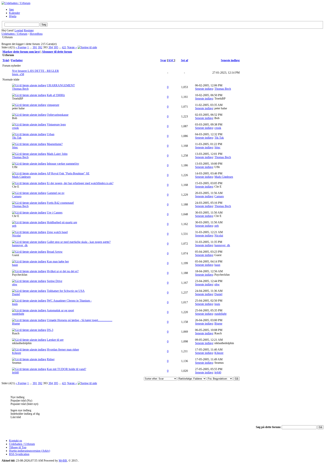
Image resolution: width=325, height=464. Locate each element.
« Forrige (21, 47)
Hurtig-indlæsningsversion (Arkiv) (29, 450)
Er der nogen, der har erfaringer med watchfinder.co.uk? (80, 183)
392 (40, 47)
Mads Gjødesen (21, 176)
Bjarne (16, 323)
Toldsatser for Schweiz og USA (66, 290)
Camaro (16, 196)
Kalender (14, 12)
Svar (163, 60)
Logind (18, 30)
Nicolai (16, 235)
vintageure (53, 104)
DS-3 (50, 330)
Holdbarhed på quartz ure (62, 222)
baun (15, 264)
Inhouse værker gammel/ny (63, 163)
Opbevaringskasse (57, 114)
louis (15, 304)
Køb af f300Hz (56, 95)
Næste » (72, 47)
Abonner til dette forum (57, 51)
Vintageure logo (56, 124)
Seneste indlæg (230, 60)
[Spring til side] (87, 47)
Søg (11, 9)
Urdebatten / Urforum (14, 33)
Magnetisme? (55, 144)
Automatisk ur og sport (60, 310)
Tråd (5, 60)
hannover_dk (20, 245)
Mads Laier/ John (57, 153)
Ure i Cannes (54, 212)
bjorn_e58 (18, 74)
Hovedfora (36, 33)
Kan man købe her (58, 261)
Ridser (51, 359)
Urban (50, 134)
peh (14, 225)
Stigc (15, 147)
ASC (171, 60)
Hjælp (12, 16)
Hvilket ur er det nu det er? (63, 271)
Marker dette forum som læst (21, 51)
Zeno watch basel (57, 232)
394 (50, 47)
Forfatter (17, 60)
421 (64, 47)
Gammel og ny (56, 193)
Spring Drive (54, 281)
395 (56, 47)
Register (29, 30)
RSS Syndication (19, 454)
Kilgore (16, 352)
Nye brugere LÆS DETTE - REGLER (35, 70)
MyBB (63, 460)
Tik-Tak (16, 137)
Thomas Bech (20, 88)
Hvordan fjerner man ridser (63, 349)
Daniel (16, 294)
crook (15, 127)
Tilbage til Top (17, 447)
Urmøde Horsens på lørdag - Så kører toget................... (79, 320)
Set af (184, 60)
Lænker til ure (55, 339)
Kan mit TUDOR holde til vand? (66, 369)
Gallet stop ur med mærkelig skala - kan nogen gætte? (79, 241)
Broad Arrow (55, 251)
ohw (14, 284)
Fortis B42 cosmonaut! (60, 202)
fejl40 (15, 372)
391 (35, 47)
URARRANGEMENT (61, 85)
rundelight (18, 313)
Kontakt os (15, 440)
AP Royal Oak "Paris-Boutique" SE (68, 173)
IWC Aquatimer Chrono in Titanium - (69, 300)
